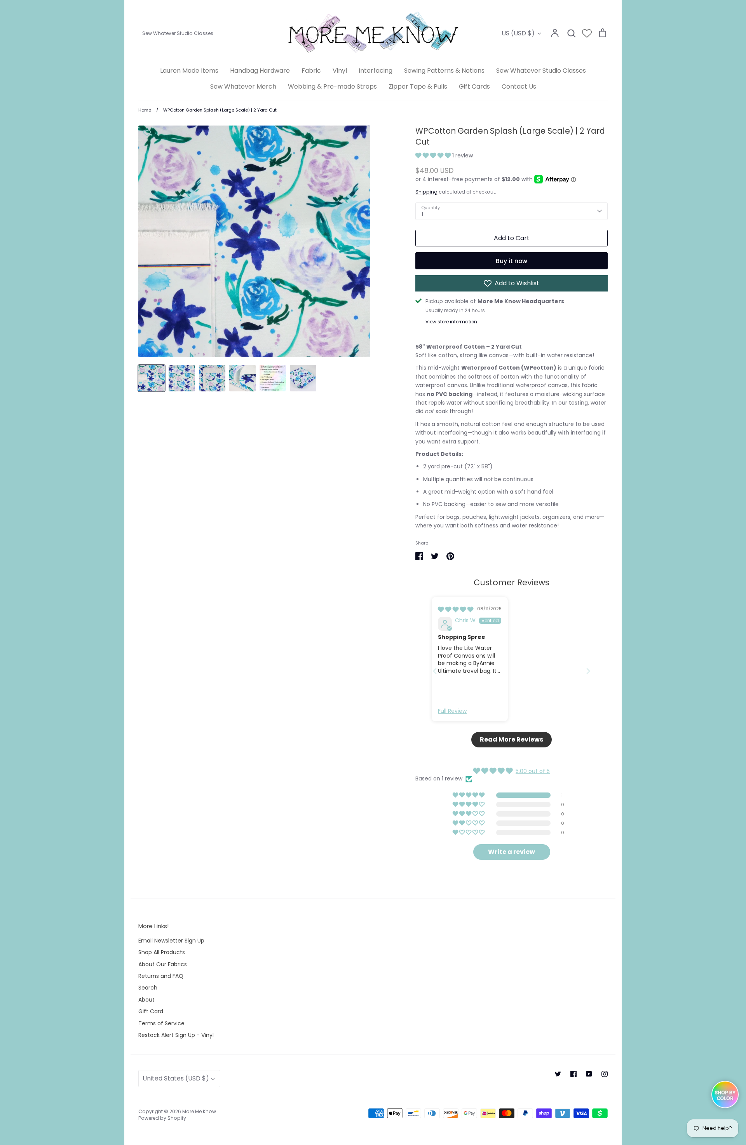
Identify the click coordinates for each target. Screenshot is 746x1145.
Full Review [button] (452, 711)
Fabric (311, 70)
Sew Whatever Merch (243, 86)
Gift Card (150, 1011)
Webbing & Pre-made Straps (332, 86)
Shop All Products (161, 952)
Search (147, 987)
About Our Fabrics (162, 964)
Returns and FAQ (160, 976)
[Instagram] (604, 1074)
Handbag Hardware (260, 70)
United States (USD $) (176, 1078)
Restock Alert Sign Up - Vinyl (176, 1035)
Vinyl (340, 70)
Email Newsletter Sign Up (171, 940)
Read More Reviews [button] (511, 739)
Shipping (426, 192)
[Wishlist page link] (587, 33)
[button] (433, 155)
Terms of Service (161, 1023)
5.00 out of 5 (533, 771)
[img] (455, 609)
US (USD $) (518, 33)
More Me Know (199, 1111)
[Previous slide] (434, 671)
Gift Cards (474, 86)
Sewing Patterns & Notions (444, 70)
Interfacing (375, 70)
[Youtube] (589, 1074)
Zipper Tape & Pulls (418, 86)
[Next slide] (588, 671)
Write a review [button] (511, 851)
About (146, 1000)
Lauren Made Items (189, 70)
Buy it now (511, 261)
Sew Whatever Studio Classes (541, 70)
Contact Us (519, 86)
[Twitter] (558, 1074)
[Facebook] (573, 1074)
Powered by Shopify (162, 1118)
